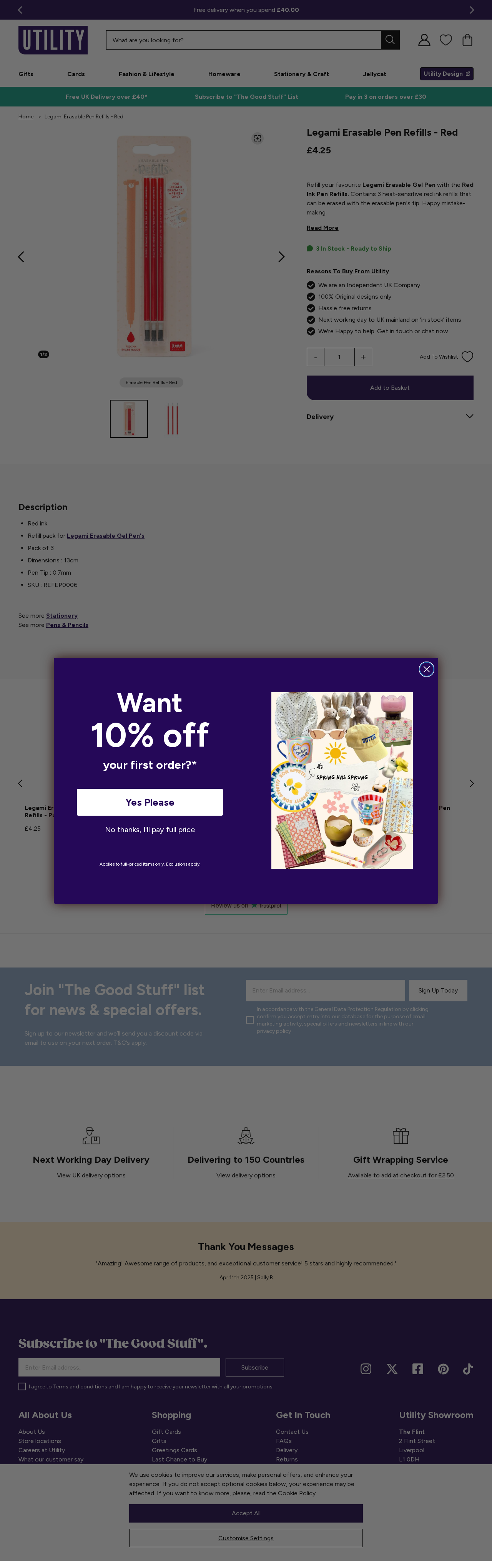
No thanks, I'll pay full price (150, 829)
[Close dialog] (427, 669)
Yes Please (150, 802)
